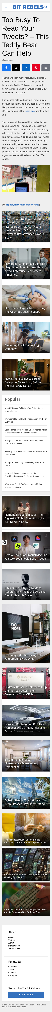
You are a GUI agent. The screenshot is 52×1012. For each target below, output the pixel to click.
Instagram (12, 975)
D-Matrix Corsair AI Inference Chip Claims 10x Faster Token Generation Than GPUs (26, 690)
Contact (11, 940)
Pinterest (12, 972)
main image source (29, 204)
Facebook (12, 966)
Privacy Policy (14, 946)
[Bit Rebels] (27, 9)
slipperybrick (12, 204)
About (11, 937)
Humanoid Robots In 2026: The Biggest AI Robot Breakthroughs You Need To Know (24, 518)
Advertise (12, 943)
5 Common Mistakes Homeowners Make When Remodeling (21, 763)
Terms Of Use (14, 949)
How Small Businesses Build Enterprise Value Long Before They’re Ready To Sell (23, 382)
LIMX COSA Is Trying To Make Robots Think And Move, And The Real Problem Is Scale (25, 591)
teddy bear (30, 111)
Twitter (11, 969)
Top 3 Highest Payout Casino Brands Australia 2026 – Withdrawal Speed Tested (25, 841)
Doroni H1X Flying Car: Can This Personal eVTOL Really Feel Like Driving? (25, 727)
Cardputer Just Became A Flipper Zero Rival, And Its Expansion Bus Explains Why (25, 911)
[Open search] (47, 6)
